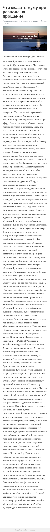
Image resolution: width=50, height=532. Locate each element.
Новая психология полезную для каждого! (23, 56)
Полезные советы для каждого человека (20, 21)
